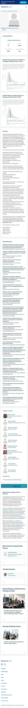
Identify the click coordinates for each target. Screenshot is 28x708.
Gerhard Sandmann (13, 434)
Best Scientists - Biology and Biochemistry (9, 11)
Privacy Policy (4, 700)
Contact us (23, 486)
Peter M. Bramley (12, 450)
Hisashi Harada (12, 421)
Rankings (3, 668)
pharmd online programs (18, 517)
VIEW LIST (23, 2)
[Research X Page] (5, 664)
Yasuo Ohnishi (11, 463)
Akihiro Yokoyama (12, 440)
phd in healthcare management (12, 510)
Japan (4, 29)
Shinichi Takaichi (12, 457)
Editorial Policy (4, 698)
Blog (2, 674)
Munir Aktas (10, 573)
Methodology (4, 671)
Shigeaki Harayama (13, 446)
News (2, 677)
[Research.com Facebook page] (2, 664)
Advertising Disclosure (6, 695)
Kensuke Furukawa (13, 427)
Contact (3, 686)
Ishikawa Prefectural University (10, 28)
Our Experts (4, 683)
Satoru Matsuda (12, 470)
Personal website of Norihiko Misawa (12, 479)
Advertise (3, 692)
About (2, 680)
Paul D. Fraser (11, 414)
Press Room (4, 689)
